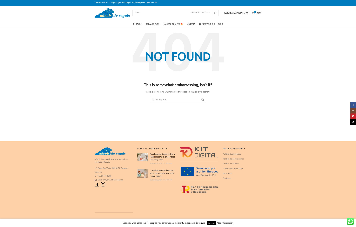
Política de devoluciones (233, 159)
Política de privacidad (232, 154)
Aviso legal (227, 173)
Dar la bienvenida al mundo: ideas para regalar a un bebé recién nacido (162, 173)
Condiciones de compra (233, 168)
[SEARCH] (215, 13)
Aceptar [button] (211, 223)
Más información (225, 223)
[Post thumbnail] (142, 159)
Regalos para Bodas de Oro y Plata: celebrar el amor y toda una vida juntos (162, 157)
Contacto (227, 178)
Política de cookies (231, 163)
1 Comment (167, 163)
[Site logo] (112, 13)
